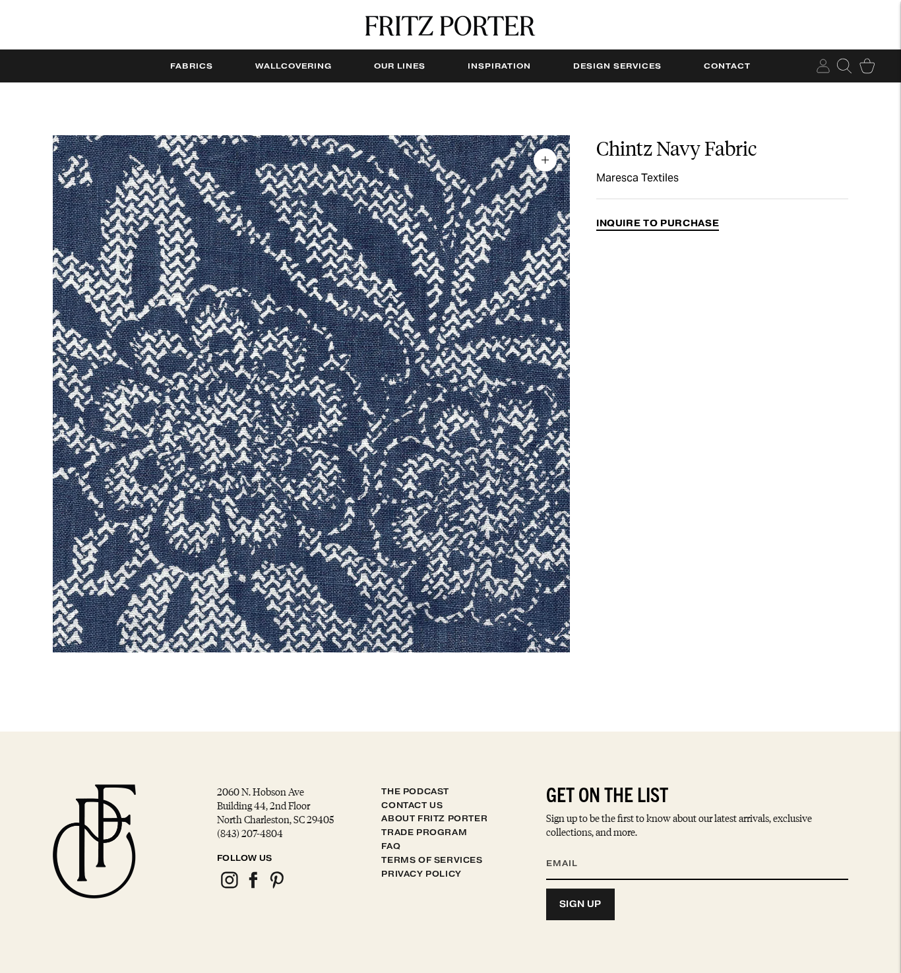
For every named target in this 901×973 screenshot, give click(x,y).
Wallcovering (293, 66)
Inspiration (499, 66)
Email (570, 848)
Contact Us (412, 805)
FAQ (390, 846)
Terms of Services (431, 860)
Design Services (617, 66)
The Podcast (415, 791)
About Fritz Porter (434, 818)
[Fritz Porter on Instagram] (229, 886)
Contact (727, 66)
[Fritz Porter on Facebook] (252, 886)
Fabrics (191, 66)
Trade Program (424, 832)
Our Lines (399, 66)
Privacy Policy (421, 874)
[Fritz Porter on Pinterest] (276, 886)
